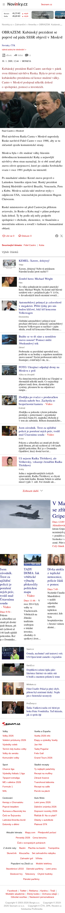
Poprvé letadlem (11, 806)
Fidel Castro (30, 245)
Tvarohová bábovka (44, 782)
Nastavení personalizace (42, 897)
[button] (32, 110)
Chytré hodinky (45, 874)
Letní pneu (51, 868)
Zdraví (21, 347)
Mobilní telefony (44, 863)
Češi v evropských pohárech (31, 843)
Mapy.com (30, 832)
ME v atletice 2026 (12, 782)
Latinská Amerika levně (14, 820)
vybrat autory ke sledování (13, 50)
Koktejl (22, 408)
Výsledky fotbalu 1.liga (14, 773)
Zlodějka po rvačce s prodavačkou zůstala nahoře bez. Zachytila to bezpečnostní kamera (38, 400)
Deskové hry (16, 874)
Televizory (30, 874)
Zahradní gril (26, 858)
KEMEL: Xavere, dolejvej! (34, 260)
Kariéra (44, 890)
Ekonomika (24, 317)
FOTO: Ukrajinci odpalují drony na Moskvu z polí (39, 368)
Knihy (21, 469)
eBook (9, 55)
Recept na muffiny (43, 773)
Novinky (5, 45)
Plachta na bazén (36, 848)
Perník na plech (42, 791)
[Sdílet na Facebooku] (56, 235)
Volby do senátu (10, 753)
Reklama (33, 890)
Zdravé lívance (41, 778)
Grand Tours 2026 (43, 757)
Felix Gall (39, 753)
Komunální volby (11, 757)
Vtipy (21, 265)
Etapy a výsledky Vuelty (46, 740)
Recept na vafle (42, 786)
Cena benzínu (40, 837)
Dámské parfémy (34, 868)
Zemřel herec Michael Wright (36, 278)
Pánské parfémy (31, 879)
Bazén (22, 848)
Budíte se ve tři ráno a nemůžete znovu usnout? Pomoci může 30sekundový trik (37, 339)
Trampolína (53, 848)
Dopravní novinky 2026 (45, 811)
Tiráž (52, 890)
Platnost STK (40, 824)
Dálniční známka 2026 (45, 806)
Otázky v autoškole (43, 820)
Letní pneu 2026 (42, 802)
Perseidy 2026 (23, 837)
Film (21, 283)
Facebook (12, 890)
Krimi (21, 439)
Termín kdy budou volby (14, 749)
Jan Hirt (38, 744)
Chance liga (8, 769)
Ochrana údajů (49, 894)
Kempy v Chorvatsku (13, 802)
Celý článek (58, 546)
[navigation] (3, 4)
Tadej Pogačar (41, 749)
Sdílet (20, 55)
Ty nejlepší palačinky (44, 769)
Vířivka (38, 858)
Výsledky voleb (10, 744)
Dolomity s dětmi (11, 824)
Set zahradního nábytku (44, 853)
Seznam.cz (46, 4)
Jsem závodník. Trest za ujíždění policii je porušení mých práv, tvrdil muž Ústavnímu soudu (39, 431)
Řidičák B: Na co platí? (45, 815)
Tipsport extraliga (11, 778)
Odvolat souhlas (19, 897)
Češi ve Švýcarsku (12, 815)
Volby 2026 (8, 735)
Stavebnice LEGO (15, 868)
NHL (5, 791)
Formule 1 (8, 786)
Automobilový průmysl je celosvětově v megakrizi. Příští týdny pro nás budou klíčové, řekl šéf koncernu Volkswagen (40, 307)
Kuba (41, 245)
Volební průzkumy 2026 (14, 740)
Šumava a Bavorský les (14, 811)
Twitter (23, 890)
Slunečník (12, 853)
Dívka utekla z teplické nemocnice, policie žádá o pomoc (55, 576)
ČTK (13, 45)
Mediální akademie (15, 894)
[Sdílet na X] (61, 235)
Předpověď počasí (47, 832)
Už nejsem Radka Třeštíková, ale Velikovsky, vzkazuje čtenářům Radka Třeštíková (40, 461)
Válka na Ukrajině (27, 375)
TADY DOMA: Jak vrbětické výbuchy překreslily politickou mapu (31, 580)
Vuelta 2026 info (42, 735)
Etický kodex (33, 894)
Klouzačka (24, 853)
